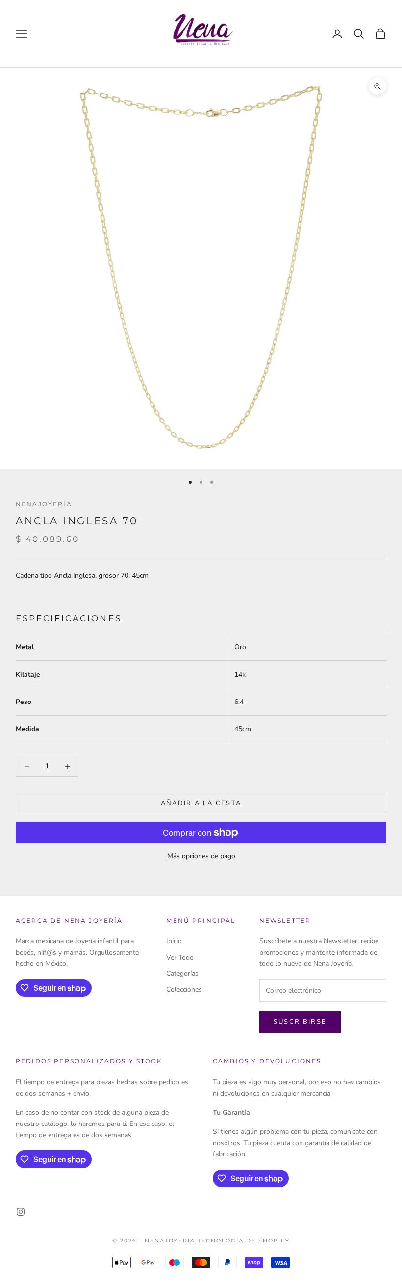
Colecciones (184, 989)
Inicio (174, 941)
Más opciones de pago (201, 856)
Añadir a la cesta (201, 803)
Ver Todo (180, 957)
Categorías (182, 973)
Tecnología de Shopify (244, 1240)
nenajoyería (44, 504)
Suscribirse (300, 1021)
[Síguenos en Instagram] (20, 1212)
